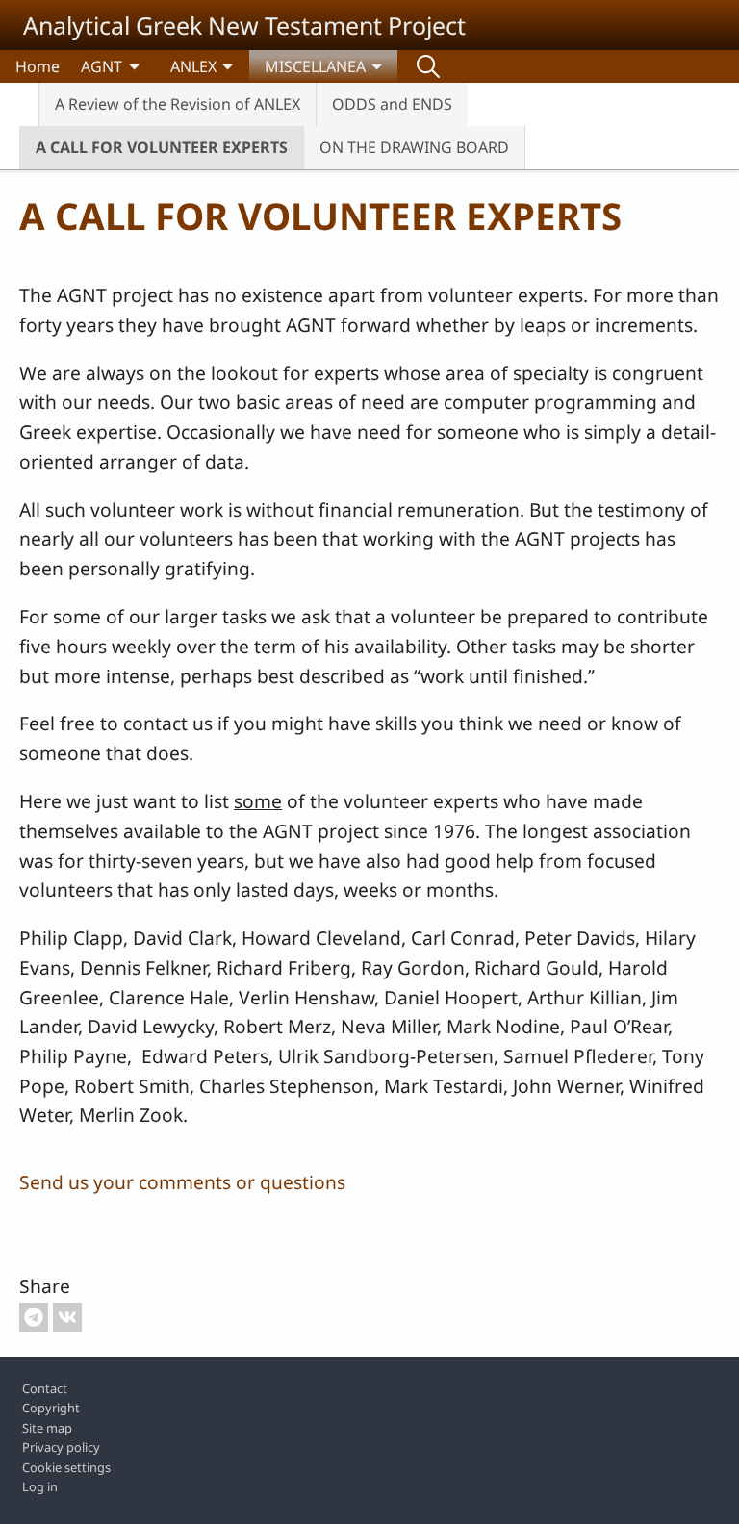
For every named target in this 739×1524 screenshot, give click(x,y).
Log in (40, 1486)
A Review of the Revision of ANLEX (177, 103)
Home (37, 66)
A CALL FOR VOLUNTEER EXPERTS (162, 147)
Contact (44, 1388)
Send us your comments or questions (182, 1182)
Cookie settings (66, 1467)
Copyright (51, 1407)
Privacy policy (61, 1447)
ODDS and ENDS (392, 103)
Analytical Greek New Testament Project (244, 25)
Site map (47, 1427)
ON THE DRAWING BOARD (414, 147)
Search (428, 66)
